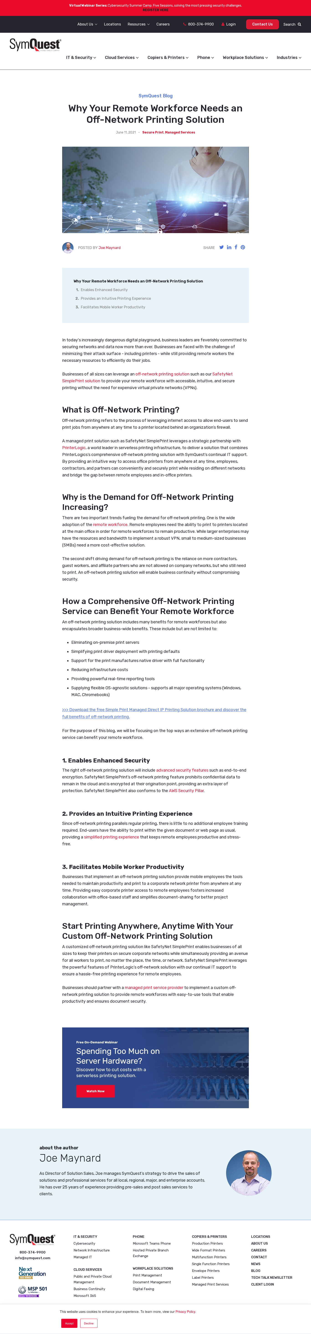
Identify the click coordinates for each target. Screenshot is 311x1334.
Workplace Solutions (243, 57)
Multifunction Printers (209, 1257)
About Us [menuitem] (85, 24)
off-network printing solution (162, 374)
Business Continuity (89, 1289)
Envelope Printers (206, 1271)
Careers (259, 1250)
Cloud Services (120, 57)
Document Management (152, 1282)
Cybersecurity (84, 1243)
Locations (260, 1237)
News (255, 1264)
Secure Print (153, 132)
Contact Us (262, 24)
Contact (259, 1257)
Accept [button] (69, 1323)
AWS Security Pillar (186, 790)
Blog (255, 1271)
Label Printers (203, 1278)
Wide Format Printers (208, 1250)
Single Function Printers (211, 1264)
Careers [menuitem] (163, 24)
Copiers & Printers (166, 57)
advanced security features (182, 770)
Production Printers (207, 1243)
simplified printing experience (111, 837)
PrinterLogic (74, 447)
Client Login (262, 1284)
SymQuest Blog (156, 95)
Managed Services (180, 132)
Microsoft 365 (85, 1296)
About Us (259, 1243)
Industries (287, 57)
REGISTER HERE (155, 10)
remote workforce (110, 524)
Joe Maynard (110, 248)
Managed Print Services (210, 1284)
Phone (203, 57)
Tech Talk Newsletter (271, 1278)
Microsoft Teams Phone (152, 1243)
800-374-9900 (201, 24)
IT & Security (79, 57)
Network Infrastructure (92, 1250)
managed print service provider (153, 987)
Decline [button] (89, 1323)
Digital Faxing (143, 1289)
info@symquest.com (32, 1258)
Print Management (147, 1275)
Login (231, 24)
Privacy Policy (185, 1311)
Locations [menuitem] (112, 24)
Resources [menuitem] (136, 24)
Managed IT (83, 1257)
